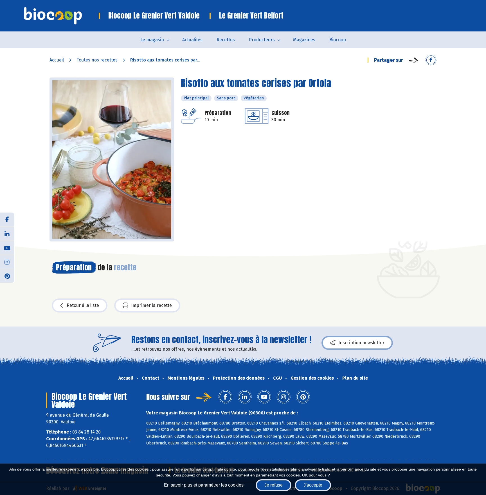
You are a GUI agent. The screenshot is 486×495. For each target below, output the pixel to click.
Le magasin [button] (152, 39)
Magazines (304, 39)
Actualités (192, 39)
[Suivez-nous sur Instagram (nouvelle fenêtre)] (7, 262)
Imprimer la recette (151, 305)
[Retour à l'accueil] (61, 15)
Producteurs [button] (262, 39)
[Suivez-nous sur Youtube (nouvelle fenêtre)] (7, 248)
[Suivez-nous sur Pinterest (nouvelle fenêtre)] (7, 276)
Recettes (226, 39)
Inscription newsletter (361, 342)
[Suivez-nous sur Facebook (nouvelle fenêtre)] (7, 220)
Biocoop (337, 39)
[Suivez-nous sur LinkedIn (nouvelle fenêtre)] (7, 234)
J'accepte (312, 485)
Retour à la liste (83, 305)
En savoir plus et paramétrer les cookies (204, 485)
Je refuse (273, 485)
